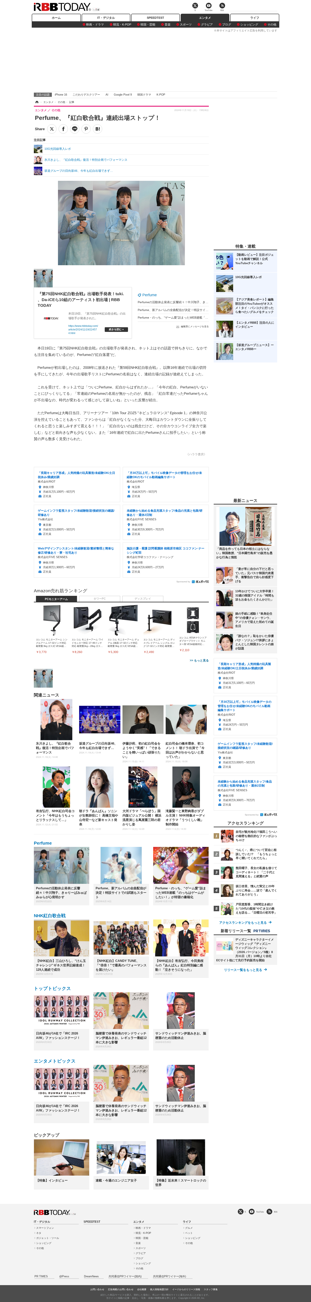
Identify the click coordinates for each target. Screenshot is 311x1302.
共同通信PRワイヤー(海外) (169, 1276)
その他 (271, 24)
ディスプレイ (143, 598)
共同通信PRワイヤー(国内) (125, 1276)
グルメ (189, 1227)
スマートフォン (45, 1227)
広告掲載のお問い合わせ (120, 1289)
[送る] (74, 129)
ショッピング (249, 24)
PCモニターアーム (56, 599)
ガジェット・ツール (47, 1238)
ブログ (226, 24)
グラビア (207, 24)
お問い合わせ (97, 1289)
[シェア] (63, 129)
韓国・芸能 (147, 24)
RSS (275, 1212)
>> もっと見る (199, 660)
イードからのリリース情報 (186, 1289)
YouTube (260, 1212)
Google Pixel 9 (123, 94)
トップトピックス (52, 988)
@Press (64, 1276)
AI (107, 94)
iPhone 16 (61, 94)
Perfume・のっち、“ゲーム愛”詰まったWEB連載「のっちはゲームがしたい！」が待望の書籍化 (201, 317)
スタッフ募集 (211, 1289)
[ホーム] (36, 102)
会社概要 (141, 1289)
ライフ (254, 17)
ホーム (56, 17)
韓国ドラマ (144, 94)
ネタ (38, 1233)
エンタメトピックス (55, 1061)
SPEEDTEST (155, 17)
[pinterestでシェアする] (86, 129)
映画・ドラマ (95, 24)
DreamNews (91, 1276)
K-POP (161, 94)
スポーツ (186, 24)
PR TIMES (41, 1276)
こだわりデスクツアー (86, 94)
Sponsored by (183, 581)
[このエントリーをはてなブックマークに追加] (97, 129)
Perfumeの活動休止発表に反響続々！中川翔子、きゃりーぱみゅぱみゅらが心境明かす (195, 302)
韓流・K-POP (122, 24)
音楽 (168, 24)
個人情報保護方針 (159, 1289)
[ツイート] (51, 129)
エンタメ (205, 17)
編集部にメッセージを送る (195, 326)
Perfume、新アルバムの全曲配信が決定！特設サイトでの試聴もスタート (186, 310)
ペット (189, 1233)
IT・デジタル (106, 17)
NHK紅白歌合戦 (50, 915)
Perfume (149, 295)
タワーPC (100, 598)
